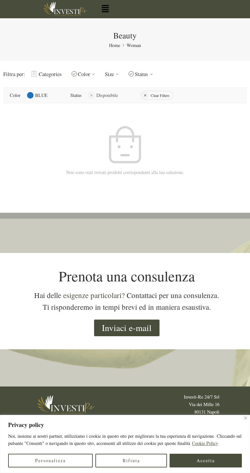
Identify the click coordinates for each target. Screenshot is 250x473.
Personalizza (50, 460)
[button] (105, 9)
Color (84, 74)
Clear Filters (160, 95)
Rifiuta (131, 460)
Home (114, 45)
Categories (50, 74)
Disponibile (107, 95)
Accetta (206, 460)
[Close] (245, 418)
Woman (134, 45)
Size (109, 74)
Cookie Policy (205, 443)
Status (141, 74)
